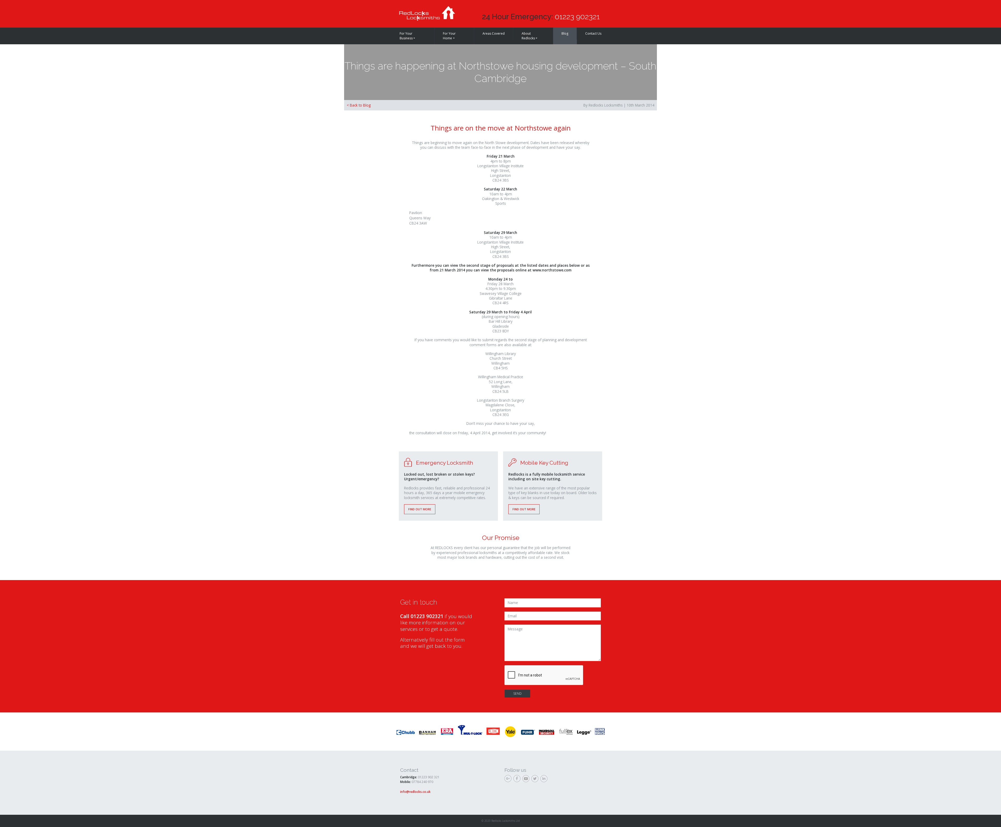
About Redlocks (528, 35)
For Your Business (406, 35)
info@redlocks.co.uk (415, 791)
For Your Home (449, 35)
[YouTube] (526, 779)
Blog (564, 33)
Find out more (419, 509)
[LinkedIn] (544, 779)
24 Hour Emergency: (541, 16)
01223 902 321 (429, 777)
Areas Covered (494, 33)
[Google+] (508, 779)
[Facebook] (517, 779)
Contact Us (593, 33)
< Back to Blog (359, 105)
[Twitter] (535, 779)
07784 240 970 (422, 782)
